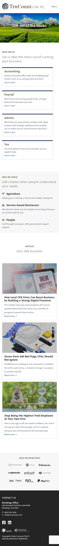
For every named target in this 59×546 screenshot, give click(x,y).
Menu (54, 6)
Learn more (19, 82)
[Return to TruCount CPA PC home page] (23, 6)
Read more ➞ (29, 316)
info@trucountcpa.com (13, 515)
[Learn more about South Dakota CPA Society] (22, 530)
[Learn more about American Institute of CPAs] (7, 530)
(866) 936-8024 (10, 512)
